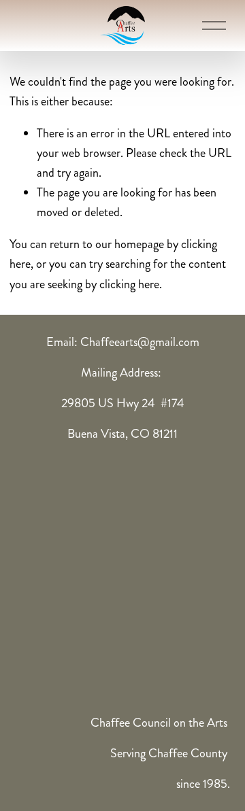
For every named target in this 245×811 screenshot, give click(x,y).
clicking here (129, 284)
